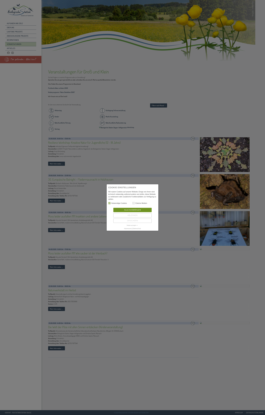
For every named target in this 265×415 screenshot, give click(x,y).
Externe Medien (141, 203)
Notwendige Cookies (119, 203)
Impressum (127, 228)
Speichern (132, 221)
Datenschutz (137, 228)
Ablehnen (133, 215)
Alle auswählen (132, 210)
